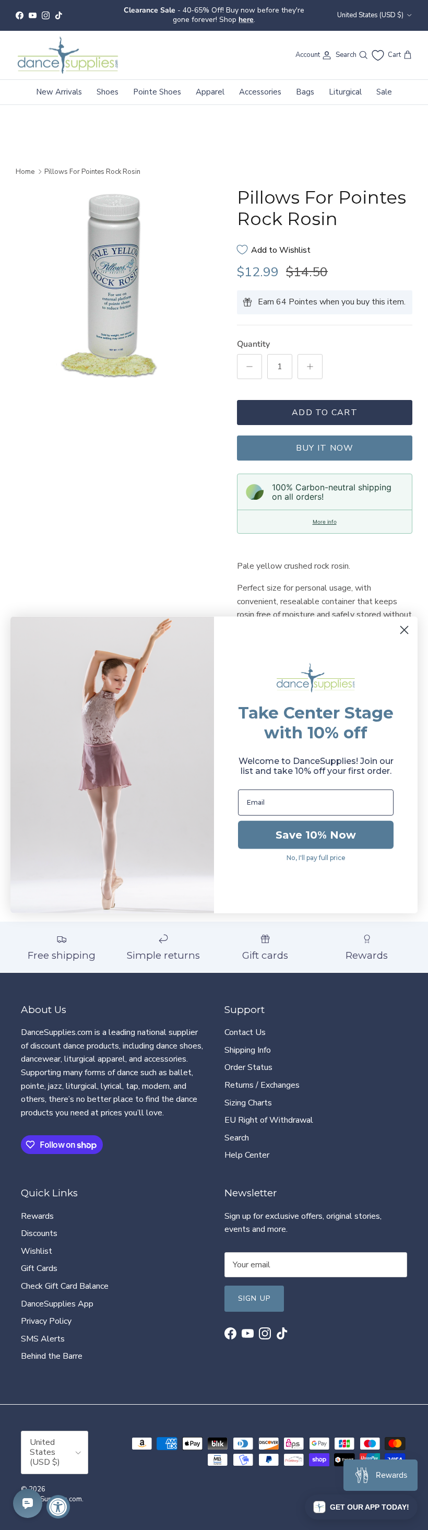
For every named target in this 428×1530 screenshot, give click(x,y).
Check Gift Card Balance (65, 1277)
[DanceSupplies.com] (68, 46)
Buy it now (325, 439)
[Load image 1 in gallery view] (115, 278)
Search (236, 1129)
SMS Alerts (43, 1330)
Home (25, 163)
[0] (378, 46)
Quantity (253, 335)
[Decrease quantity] (249, 358)
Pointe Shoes (157, 83)
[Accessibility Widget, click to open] (58, 1507)
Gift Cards (39, 1260)
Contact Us (245, 1023)
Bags (305, 83)
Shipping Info (247, 1041)
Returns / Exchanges (262, 1076)
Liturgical (345, 83)
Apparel (210, 83)
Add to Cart (325, 404)
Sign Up (254, 1289)
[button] (361, 1507)
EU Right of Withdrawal (268, 1111)
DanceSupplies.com (51, 1490)
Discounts (39, 1224)
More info (325, 513)
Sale (384, 83)
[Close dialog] (404, 630)
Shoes (107, 83)
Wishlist (36, 1242)
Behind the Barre (51, 1347)
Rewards (37, 1207)
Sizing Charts (248, 1094)
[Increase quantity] (310, 358)
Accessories (260, 83)
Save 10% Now (316, 835)
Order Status (248, 1059)
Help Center (246, 1146)
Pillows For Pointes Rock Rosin (92, 163)
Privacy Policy (46, 1312)
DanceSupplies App (57, 1295)
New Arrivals (59, 83)
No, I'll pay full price (316, 858)
